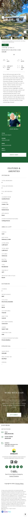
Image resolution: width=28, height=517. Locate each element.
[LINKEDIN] (14, 466)
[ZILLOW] (21, 466)
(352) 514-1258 (5, 140)
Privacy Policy (20, 483)
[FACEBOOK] (6, 466)
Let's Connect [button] (14, 414)
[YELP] (17, 466)
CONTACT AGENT (14, 154)
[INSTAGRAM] (10, 466)
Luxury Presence (14, 476)
